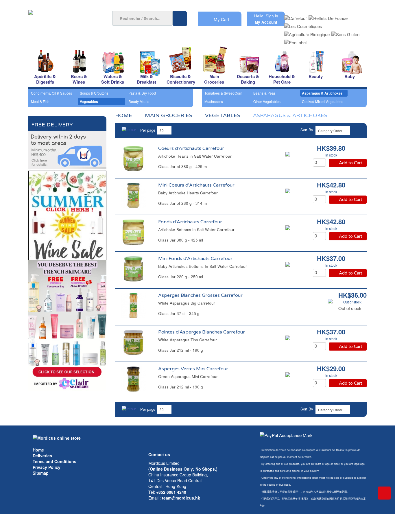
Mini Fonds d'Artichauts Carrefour (195, 258)
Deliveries (42, 455)
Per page (147, 130)
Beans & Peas (264, 93)
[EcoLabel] (295, 41)
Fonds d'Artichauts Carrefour (190, 222)
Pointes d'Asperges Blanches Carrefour (201, 332)
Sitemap (41, 473)
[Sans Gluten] (345, 33)
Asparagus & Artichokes (322, 93)
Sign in (272, 16)
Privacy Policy (46, 467)
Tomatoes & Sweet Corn (223, 93)
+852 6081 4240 (171, 492)
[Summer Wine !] (67, 214)
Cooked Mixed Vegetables (322, 101)
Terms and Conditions (54, 461)
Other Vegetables (266, 101)
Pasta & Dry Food (142, 93)
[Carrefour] (295, 16)
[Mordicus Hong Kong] (57, 437)
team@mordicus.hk (181, 498)
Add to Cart (350, 162)
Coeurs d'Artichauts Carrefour (191, 148)
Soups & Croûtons (94, 93)
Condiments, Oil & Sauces (51, 93)
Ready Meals (138, 101)
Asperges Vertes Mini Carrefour (193, 369)
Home (38, 450)
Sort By (306, 129)
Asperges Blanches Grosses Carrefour (200, 295)
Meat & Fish (40, 101)
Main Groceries (168, 115)
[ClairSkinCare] (67, 325)
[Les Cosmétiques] (303, 24)
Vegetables (89, 101)
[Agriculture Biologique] (307, 33)
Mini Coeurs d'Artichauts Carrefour (196, 185)
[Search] (180, 18)
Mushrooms (213, 101)
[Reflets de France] (328, 16)
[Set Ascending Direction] (357, 130)
